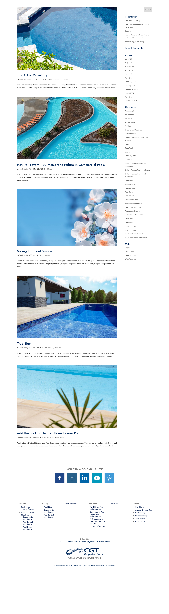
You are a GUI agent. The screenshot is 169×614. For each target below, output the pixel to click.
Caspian (128, 31)
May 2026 (128, 63)
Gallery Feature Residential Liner (137, 170)
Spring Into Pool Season (34, 251)
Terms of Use (77, 565)
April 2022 (128, 97)
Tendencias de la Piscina (134, 215)
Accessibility (100, 565)
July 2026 (128, 59)
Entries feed (129, 252)
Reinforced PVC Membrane (28, 514)
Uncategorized (130, 226)
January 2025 (130, 85)
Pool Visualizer (71, 503)
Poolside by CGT (25, 169)
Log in (127, 248)
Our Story (139, 507)
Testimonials (140, 518)
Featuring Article (53, 79)
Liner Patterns (29, 509)
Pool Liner (25, 507)
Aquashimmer (130, 122)
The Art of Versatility (32, 75)
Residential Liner (131, 200)
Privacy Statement (89, 565)
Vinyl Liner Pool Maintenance (96, 508)
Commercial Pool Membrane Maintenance (97, 514)
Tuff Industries (103, 541)
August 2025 (129, 70)
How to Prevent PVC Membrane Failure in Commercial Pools (61, 164)
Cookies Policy (110, 565)
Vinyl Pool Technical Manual (136, 238)
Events (127, 152)
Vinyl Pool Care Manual (134, 234)
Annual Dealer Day (143, 510)
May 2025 (128, 74)
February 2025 (130, 82)
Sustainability (141, 516)
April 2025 (128, 78)
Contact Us (140, 521)
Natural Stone (49, 437)
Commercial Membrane (134, 130)
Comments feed (131, 255)
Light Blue (129, 181)
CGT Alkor (68, 541)
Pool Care (48, 169)
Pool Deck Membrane (27, 528)
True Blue (24, 343)
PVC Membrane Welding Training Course (97, 521)
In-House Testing (97, 526)
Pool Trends (64, 79)
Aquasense (129, 115)
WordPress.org (130, 259)
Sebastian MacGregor (27, 79)
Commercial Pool (131, 134)
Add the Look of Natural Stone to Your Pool (48, 433)
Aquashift (128, 118)
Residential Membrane (133, 203)
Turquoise (129, 222)
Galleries (128, 160)
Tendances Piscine (132, 211)
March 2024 (129, 93)
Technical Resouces (133, 207)
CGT (60, 541)
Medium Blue (130, 184)
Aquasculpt (129, 111)
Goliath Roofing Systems (84, 541)
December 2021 (131, 101)
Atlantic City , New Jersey (134, 42)
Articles (128, 126)
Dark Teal (129, 148)
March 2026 (129, 66)
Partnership (140, 513)
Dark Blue (129, 144)
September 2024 (131, 89)
